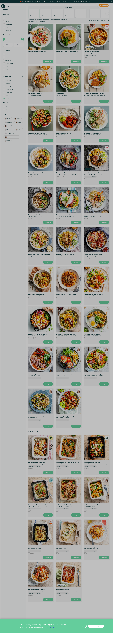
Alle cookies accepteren (96, 626)
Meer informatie (50, 627)
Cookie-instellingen (79, 626)
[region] (56, 626)
